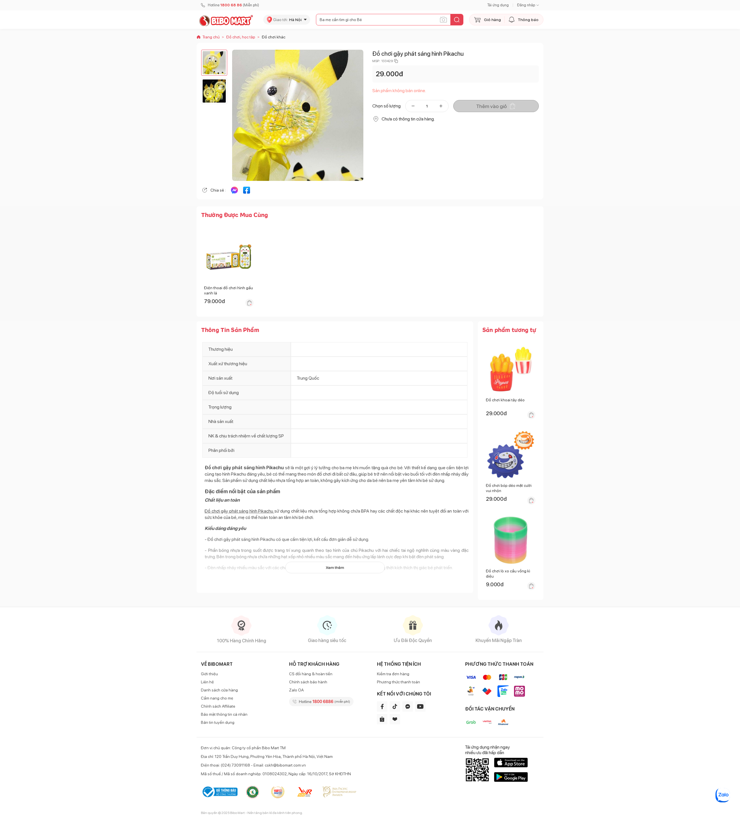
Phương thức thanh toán (398, 682)
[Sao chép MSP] (396, 61)
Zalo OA (296, 690)
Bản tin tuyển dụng (217, 722)
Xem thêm (335, 567)
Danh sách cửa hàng (219, 690)
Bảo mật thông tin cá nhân (224, 714)
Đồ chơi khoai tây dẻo (505, 400)
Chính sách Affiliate (218, 706)
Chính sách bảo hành (308, 682)
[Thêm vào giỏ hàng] (249, 303)
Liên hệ (207, 682)
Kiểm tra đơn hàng (393, 674)
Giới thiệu (209, 674)
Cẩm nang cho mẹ (217, 698)
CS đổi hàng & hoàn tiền (310, 674)
